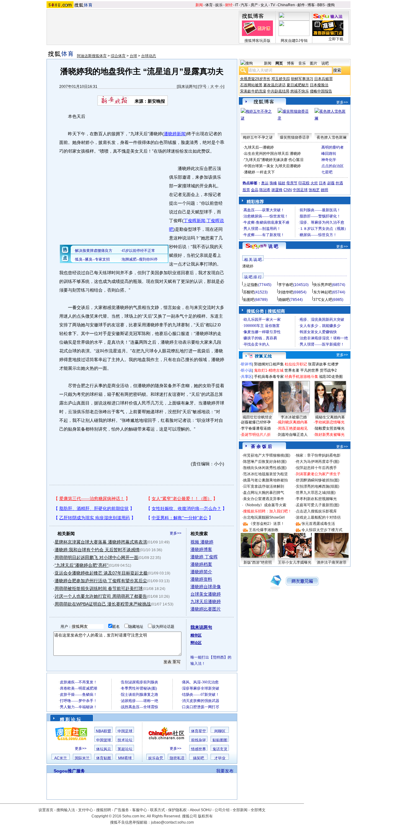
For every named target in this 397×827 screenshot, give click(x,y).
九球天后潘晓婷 (205, 601)
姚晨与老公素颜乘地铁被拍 (265, 480)
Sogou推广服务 (69, 770)
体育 (209, 5)
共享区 (246, 376)
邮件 (301, 5)
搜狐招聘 (103, 810)
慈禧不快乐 (299, 91)
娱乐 (219, 5)
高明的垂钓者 (332, 147)
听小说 (246, 370)
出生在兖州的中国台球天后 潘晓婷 (272, 153)
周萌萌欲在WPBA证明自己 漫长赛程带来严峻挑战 (103, 603)
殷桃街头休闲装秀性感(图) (265, 468)
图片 (313, 63)
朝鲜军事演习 (302, 79)
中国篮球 (103, 740)
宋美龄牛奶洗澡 (253, 91)
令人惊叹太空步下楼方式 (321, 530)
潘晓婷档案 (201, 564)
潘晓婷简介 (201, 571)
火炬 (314, 183)
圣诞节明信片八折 (256, 434)
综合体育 (118, 56)
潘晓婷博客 (201, 549)
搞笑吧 (198, 758)
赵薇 (331, 183)
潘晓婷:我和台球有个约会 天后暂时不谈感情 (97, 549)
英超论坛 (125, 749)
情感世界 (198, 749)
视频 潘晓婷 (201, 541)
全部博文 (258, 810)
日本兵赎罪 (323, 79)
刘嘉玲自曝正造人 (293, 434)
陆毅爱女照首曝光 (330, 428)
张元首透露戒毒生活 (318, 523)
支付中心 (85, 810)
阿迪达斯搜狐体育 (92, 56)
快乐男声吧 (322, 285)
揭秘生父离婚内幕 (330, 417)
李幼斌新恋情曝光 (330, 422)
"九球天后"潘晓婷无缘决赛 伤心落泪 (273, 160)
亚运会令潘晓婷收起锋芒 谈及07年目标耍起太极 (101, 572)
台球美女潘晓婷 (205, 594)
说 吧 (273, 246)
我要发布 (225, 770)
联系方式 (157, 810)
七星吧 (326, 172)
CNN (287, 190)
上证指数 (250, 285)
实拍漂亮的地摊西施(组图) (317, 486)
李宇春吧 (285, 285)
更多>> (175, 533)
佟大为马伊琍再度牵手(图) (317, 461)
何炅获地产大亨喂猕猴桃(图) (266, 455)
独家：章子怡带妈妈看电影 (318, 455)
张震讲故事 (317, 364)
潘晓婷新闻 (174, 133)
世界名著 (291, 370)
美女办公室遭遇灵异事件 (263, 499)
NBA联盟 (103, 731)
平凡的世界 (309, 370)
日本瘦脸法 (319, 85)
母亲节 (291, 183)
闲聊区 (219, 731)
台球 (133, 56)
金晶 (254, 190)
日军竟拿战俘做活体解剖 (263, 486)
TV (272, 5)
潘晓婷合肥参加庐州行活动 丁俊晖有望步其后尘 (101, 580)
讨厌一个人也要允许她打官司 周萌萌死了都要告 (101, 596)
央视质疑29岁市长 (255, 79)
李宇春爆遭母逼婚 (256, 428)
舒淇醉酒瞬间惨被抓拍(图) (317, 480)
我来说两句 (187, 86)
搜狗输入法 (65, 810)
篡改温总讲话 (274, 85)
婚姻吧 (283, 299)
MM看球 (125, 758)
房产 (254, 5)
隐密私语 (177, 758)
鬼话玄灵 (219, 749)
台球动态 (148, 56)
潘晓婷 (247, 266)
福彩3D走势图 (331, 376)
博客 (311, 5)
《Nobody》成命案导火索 (264, 505)
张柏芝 (314, 190)
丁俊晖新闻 (194, 220)
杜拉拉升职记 (296, 364)
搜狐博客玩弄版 (257, 40)
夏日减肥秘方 (298, 85)
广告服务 (121, 810)
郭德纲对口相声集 (269, 364)
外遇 (339, 183)
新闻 (199, 5)
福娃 (281, 183)
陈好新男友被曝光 (330, 434)
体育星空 (198, 731)
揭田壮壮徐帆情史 (257, 417)
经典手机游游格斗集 (301, 376)
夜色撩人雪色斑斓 (331, 137)
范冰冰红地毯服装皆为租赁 (265, 474)
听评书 (246, 364)
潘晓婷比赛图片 (205, 608)
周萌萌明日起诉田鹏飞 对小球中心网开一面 (96, 557)
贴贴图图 (219, 740)
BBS (321, 5)
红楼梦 (333, 364)
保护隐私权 (177, 810)
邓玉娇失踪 (280, 79)
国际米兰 (82, 758)
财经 (229, 5)
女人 (264, 5)
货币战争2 (328, 370)
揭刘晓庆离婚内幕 (293, 422)
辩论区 (196, 643)
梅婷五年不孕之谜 (258, 137)
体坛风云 (103, 749)
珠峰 (273, 183)
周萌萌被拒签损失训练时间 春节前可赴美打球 (99, 588)
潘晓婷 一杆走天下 (259, 172)
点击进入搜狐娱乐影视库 (316, 511)
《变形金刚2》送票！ (266, 523)
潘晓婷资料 (201, 579)
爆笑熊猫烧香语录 (295, 137)
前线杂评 (198, 740)
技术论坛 (125, 740)
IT (236, 5)
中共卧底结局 (278, 91)
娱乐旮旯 (155, 758)
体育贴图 (103, 758)
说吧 (325, 63)
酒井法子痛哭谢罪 (331, 562)
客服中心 (139, 810)
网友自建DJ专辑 (294, 40)
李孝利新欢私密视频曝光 (316, 499)
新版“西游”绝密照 (257, 562)
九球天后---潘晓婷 (259, 147)
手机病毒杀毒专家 (269, 376)
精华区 (196, 635)
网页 (279, 63)
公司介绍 (222, 810)
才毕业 (219, 758)
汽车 (244, 5)
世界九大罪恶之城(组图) (316, 492)
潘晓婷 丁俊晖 (204, 556)
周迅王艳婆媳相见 (293, 428)
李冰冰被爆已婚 (294, 417)
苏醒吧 (248, 292)
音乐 (302, 63)
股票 (246, 190)
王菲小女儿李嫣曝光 (294, 562)
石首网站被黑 (251, 85)
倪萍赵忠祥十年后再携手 (316, 468)
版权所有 (205, 816)
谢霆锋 (277, 190)
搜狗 (331, 5)
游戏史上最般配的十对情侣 (318, 517)
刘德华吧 (285, 292)
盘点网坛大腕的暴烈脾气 (263, 492)
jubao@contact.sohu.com (172, 822)
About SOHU (201, 810)
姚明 (324, 190)
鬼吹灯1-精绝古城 (268, 370)
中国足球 (125, 731)
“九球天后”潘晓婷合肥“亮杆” (82, 565)
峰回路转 (328, 153)
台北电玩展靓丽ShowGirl (264, 517)
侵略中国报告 (321, 91)
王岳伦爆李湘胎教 (264, 530)
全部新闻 (240, 810)
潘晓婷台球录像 (205, 586)
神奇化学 (328, 160)
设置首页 (45, 810)
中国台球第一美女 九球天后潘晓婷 (272, 166)
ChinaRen (286, 5)
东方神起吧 (322, 292)
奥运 (265, 183)
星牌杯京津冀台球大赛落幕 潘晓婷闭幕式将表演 (101, 541)
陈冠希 (264, 190)
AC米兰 (60, 758)
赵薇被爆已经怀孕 (256, 422)
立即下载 (335, 39)
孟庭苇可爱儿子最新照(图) (317, 505)
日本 (322, 183)
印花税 (304, 183)
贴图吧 (248, 299)
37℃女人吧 (322, 299)
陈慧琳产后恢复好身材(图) (265, 461)
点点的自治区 (332, 166)
